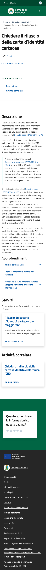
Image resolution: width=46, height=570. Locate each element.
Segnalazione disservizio (14, 538)
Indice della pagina (12, 78)
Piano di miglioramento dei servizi (18, 543)
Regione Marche (10, 3)
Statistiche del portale (13, 517)
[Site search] (40, 11)
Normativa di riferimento (12, 63)
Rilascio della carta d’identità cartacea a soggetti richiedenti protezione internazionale (21, 284)
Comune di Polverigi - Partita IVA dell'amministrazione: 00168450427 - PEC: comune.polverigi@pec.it (22, 552)
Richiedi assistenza (12, 512)
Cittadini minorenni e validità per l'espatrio (19, 273)
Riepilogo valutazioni (13, 533)
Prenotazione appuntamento (16, 507)
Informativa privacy (12, 487)
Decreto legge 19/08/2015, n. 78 (28, 134)
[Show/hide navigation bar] (4, 11)
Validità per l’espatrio (14, 264)
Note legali (8, 492)
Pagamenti (8, 528)
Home (5, 21)
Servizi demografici (20, 21)
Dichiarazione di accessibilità (16, 497)
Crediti (6, 482)
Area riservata (10, 476)
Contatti (7, 502)
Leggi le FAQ (9, 522)
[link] (14, 341)
